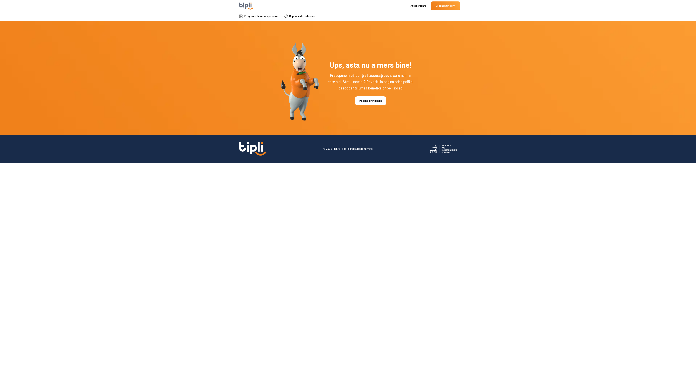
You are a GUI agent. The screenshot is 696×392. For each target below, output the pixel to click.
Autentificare (418, 5)
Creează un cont (445, 5)
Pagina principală (370, 101)
